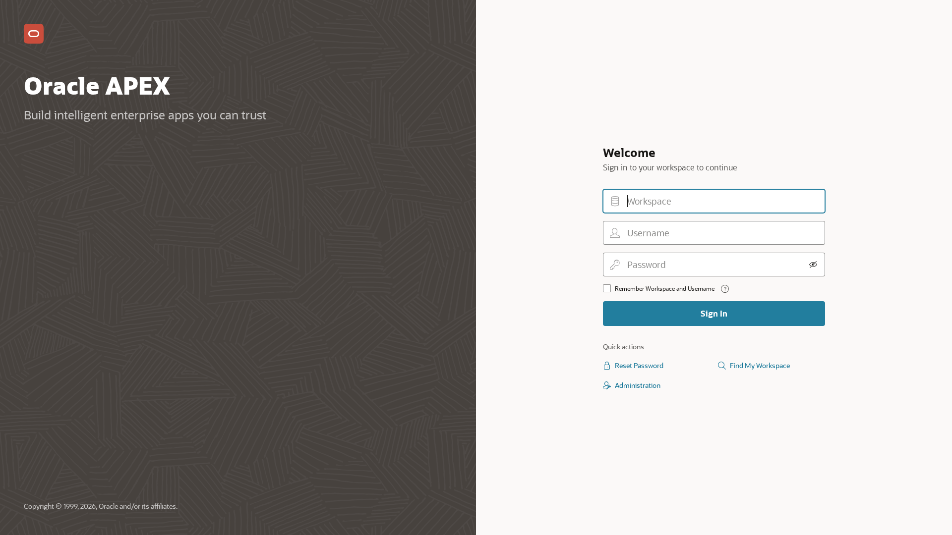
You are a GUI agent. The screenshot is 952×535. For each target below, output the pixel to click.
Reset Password (639, 365)
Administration (637, 385)
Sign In (714, 313)
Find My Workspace (760, 365)
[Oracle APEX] (34, 34)
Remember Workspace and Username (664, 288)
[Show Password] (813, 264)
